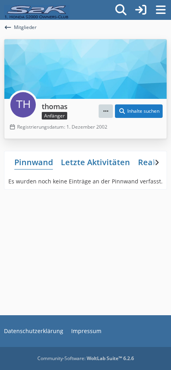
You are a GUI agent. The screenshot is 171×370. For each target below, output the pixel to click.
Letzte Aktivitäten (95, 162)
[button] (106, 111)
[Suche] (121, 10)
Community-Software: (85, 358)
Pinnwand (33, 162)
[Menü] (161, 10)
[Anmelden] (141, 10)
